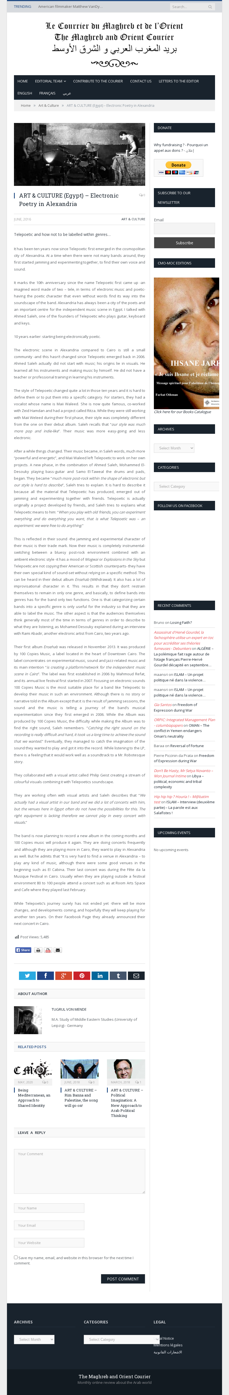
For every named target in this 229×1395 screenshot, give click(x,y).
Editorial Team (48, 81)
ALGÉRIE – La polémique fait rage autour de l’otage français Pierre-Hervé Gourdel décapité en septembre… (184, 656)
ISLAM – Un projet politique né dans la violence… (180, 677)
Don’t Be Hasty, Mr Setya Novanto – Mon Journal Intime (183, 773)
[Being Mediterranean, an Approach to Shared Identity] (33, 1071)
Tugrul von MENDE (69, 1009)
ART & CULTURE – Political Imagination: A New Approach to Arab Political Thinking (127, 1103)
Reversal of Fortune (187, 745)
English (25, 93)
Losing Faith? (181, 622)
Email (159, 219)
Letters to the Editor (179, 81)
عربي (67, 93)
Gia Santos (162, 704)
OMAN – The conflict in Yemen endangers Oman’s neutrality (181, 731)
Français (47, 93)
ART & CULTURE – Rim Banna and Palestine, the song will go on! (81, 1098)
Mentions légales (168, 1344)
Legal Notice (164, 1338)
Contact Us (141, 81)
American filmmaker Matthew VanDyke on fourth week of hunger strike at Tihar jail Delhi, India (71, 6)
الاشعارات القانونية (168, 1351)
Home (23, 81)
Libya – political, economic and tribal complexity (179, 781)
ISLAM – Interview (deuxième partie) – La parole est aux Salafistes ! (184, 807)
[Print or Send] (48, 951)
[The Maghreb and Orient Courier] (114, 42)
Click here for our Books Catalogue (182, 411)
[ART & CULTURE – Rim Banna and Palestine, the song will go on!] (80, 1071)
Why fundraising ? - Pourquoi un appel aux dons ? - (181, 147)
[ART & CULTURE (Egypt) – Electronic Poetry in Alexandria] (79, 155)
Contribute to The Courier (98, 81)
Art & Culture (133, 219)
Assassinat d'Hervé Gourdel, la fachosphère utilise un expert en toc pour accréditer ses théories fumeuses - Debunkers (183, 640)
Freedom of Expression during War (175, 707)
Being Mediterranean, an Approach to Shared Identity (34, 1098)
